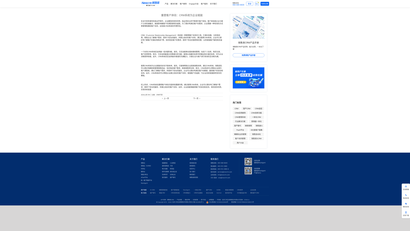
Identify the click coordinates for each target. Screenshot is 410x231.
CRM (236, 108)
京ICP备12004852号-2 (197, 202)
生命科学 (165, 174)
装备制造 (165, 163)
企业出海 (253, 190)
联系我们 (192, 174)
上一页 (166, 98)
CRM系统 (168, 26)
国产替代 (237, 126)
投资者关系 (193, 163)
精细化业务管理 (240, 134)
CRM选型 (258, 108)
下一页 (195, 98)
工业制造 (173, 163)
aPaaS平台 (144, 177)
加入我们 (192, 171)
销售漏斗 (259, 126)
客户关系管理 (240, 138)
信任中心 (192, 169)
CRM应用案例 (240, 113)
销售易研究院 (194, 177)
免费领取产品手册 (248, 55)
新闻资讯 (192, 166)
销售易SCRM (256, 138)
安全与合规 (209, 193)
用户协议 (203, 200)
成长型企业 (173, 171)
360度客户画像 (256, 130)
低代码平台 (228, 193)
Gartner (219, 193)
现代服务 (165, 177)
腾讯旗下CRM (254, 193)
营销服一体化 (256, 121)
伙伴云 (143, 169)
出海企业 (173, 174)
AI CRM (152, 190)
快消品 (172, 169)
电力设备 (165, 169)
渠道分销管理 (229, 190)
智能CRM (162, 193)
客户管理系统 (175, 190)
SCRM (218, 190)
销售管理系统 (163, 190)
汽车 (171, 166)
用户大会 (240, 143)
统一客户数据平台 (146, 180)
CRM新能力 (186, 193)
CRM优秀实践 (175, 193)
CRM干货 (159, 95)
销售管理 (248, 126)
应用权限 (195, 200)
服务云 (143, 171)
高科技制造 (165, 166)
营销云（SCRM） (146, 166)
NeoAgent (144, 183)
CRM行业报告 (198, 193)
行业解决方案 (240, 121)
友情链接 (211, 200)
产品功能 (179, 200)
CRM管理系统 (240, 117)
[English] (257, 3)
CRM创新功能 (256, 113)
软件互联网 (165, 171)
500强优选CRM (242, 193)
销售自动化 (256, 134)
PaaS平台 (240, 130)
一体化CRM (256, 117)
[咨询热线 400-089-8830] (238, 3)
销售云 (143, 163)
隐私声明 (187, 200)
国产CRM (246, 108)
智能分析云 (144, 174)
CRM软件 (240, 190)
